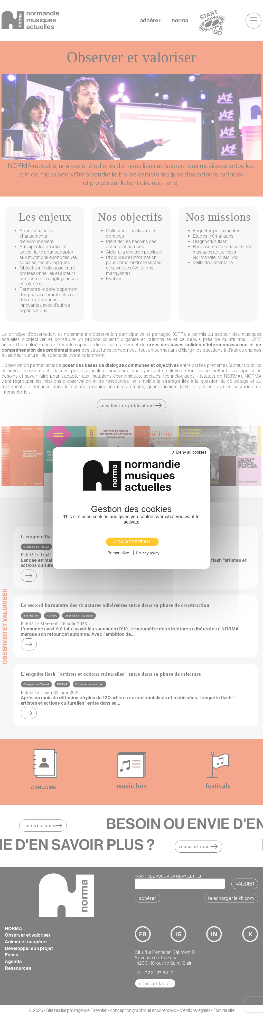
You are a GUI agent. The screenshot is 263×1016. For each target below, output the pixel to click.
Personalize (118, 553)
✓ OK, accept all (132, 541)
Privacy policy (147, 553)
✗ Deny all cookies (189, 452)
